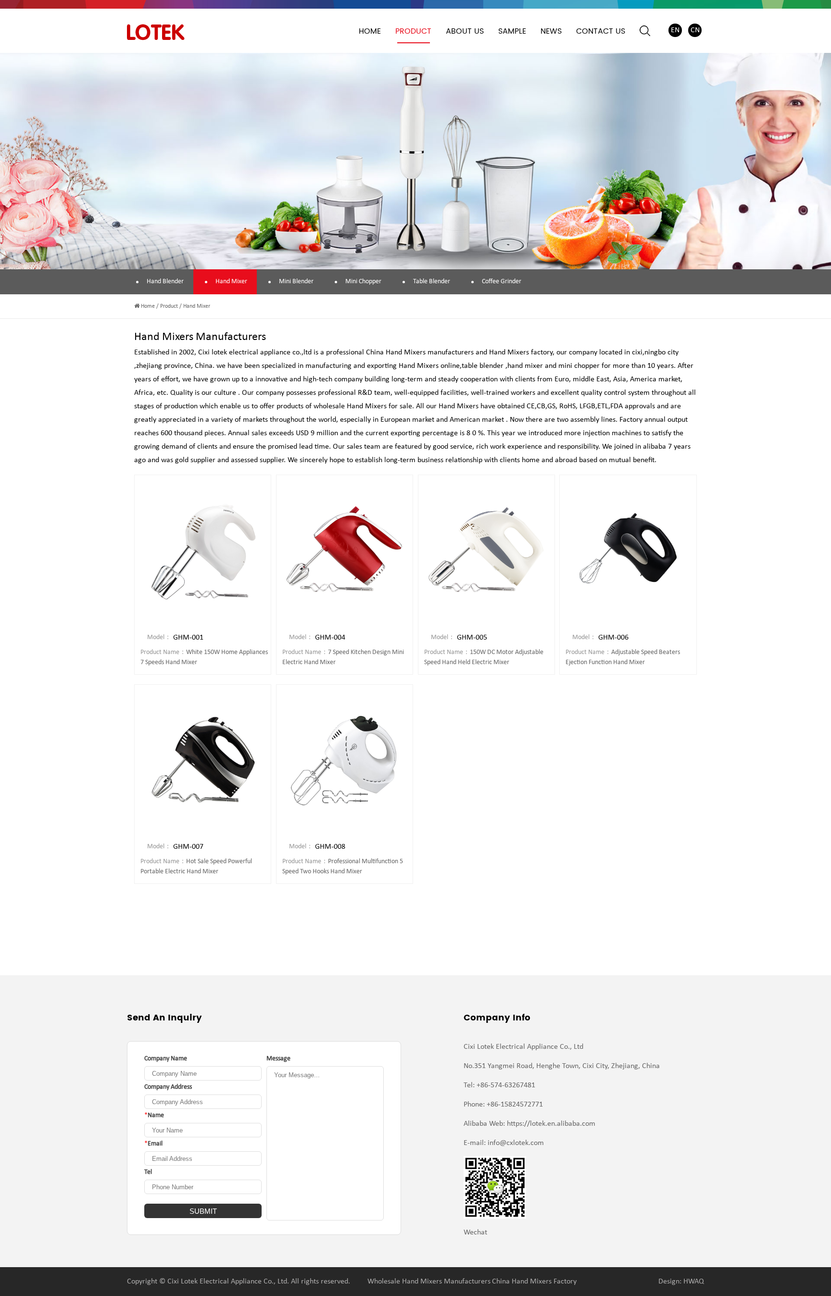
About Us (465, 31)
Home (370, 31)
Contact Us (600, 31)
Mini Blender (296, 281)
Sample (512, 31)
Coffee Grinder (501, 281)
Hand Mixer (231, 281)
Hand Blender (165, 281)
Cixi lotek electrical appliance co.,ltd (255, 352)
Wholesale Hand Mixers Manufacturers (429, 1281)
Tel (148, 1172)
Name (154, 1115)
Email (153, 1143)
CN (695, 30)
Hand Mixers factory (521, 352)
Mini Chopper (363, 281)
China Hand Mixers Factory (534, 1281)
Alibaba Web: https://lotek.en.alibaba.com (529, 1124)
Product (413, 31)
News (551, 31)
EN (675, 30)
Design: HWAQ (681, 1281)
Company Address (168, 1087)
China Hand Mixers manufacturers (420, 352)
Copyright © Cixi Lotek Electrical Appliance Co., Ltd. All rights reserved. (238, 1281)
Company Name (165, 1058)
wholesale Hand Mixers (350, 406)
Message (278, 1058)
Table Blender (431, 281)
